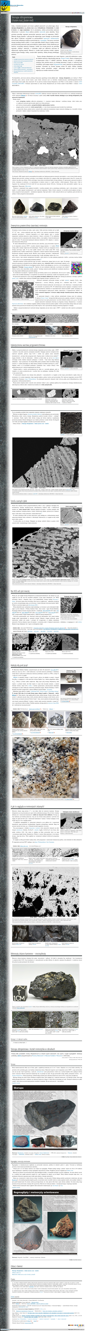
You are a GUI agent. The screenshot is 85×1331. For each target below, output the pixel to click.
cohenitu (36, 830)
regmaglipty (43, 40)
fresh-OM (65, 217)
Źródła (12, 1297)
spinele (67, 280)
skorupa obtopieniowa (17, 1075)
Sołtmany (30, 171)
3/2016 (80, 83)
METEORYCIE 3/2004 (23, 1307)
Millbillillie (21, 1154)
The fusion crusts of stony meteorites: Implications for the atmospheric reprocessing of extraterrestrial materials (50, 1313)
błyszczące (55, 599)
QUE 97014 (51, 612)
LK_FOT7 (72, 859)
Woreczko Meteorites (16, 5)
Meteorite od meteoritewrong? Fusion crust (24, 1311)
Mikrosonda (28, 186)
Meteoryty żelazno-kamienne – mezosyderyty (23, 69)
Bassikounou (21, 1153)
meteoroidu (42, 32)
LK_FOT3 (31, 863)
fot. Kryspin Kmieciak (17, 733)
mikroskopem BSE (32, 605)
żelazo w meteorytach (62, 1319)
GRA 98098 (25, 612)
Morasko (34, 944)
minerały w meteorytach (44, 1319)
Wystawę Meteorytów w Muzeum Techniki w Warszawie (47, 1055)
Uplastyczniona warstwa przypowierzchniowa (23, 61)
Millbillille (25, 216)
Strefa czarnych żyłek (18, 62)
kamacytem (32, 828)
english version (16, 1083)
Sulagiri (36, 217)
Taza (62, 1185)
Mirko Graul (51, 732)
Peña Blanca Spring (53, 691)
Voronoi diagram (28, 267)
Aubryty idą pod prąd (18, 66)
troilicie (80, 622)
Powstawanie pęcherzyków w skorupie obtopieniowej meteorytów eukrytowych (49, 628)
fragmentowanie (58, 64)
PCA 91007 (38, 612)
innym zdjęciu (69, 489)
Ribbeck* (51, 709)
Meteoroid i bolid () (23, 1274)
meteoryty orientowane (32, 1319)
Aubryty (15, 677)
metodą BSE (38, 93)
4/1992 (80, 81)
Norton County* (45, 298)
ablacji (27, 32)
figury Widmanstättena (30, 379)
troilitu (30, 685)
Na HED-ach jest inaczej (19, 64)
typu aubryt (53, 670)
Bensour (70, 1153)
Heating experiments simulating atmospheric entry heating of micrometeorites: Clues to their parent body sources (45, 1315)
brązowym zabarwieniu (17, 303)
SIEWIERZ (31, 1286)
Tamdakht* (63, 434)
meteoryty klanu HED (53, 703)
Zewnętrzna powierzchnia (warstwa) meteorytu (23, 59)
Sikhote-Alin (18, 944)
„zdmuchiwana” (40, 1071)
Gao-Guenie (55, 1185)
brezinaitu (49, 689)
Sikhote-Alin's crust (24, 846)
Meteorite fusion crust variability (31, 1317)
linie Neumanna (50, 842)
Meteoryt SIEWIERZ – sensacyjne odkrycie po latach (37, 1303)
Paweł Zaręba (69, 732)
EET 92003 (36, 631)
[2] (41, 513)
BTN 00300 (46, 610)
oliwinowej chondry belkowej (35, 414)
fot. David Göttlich (65, 701)
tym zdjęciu (56, 358)
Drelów (35, 1321)
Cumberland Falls (35, 691)
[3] (58, 355)
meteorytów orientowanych (50, 38)
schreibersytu (19, 830)
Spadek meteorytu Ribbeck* (34, 709)
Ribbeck (14, 695)
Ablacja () (16, 1272)
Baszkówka (14, 1180)
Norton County (65, 58)
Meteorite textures (35, 1302)
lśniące (13, 601)
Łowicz (30, 1006)
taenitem (38, 828)
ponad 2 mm (15, 278)
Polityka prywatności (26, 1329)
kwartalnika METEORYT (18, 83)
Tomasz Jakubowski (20, 1008)
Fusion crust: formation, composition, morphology (53, 1311)
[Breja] (70, 50)
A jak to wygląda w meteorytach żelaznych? (23, 67)
